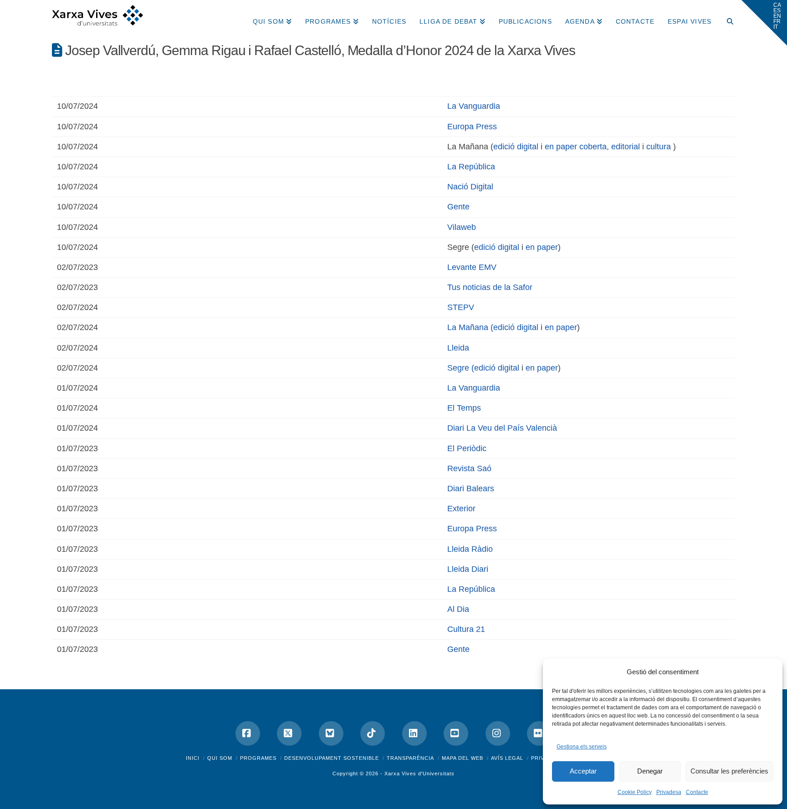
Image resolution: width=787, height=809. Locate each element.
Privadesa (668, 792)
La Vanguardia (473, 106)
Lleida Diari (467, 569)
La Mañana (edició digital (492, 327)
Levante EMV (471, 267)
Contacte (697, 792)
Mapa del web (462, 758)
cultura (658, 146)
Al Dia (458, 609)
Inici (192, 758)
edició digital (515, 146)
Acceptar (583, 771)
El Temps (464, 407)
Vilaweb (461, 227)
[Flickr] (539, 733)
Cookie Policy (635, 792)
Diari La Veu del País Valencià (502, 427)
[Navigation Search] (726, 18)
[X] (289, 733)
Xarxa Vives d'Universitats (419, 773)
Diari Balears (470, 488)
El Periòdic (466, 448)
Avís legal (507, 758)
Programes (258, 758)
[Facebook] (247, 733)
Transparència (410, 758)
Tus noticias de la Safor (489, 287)
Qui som (219, 758)
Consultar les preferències (729, 771)
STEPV (460, 307)
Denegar (650, 771)
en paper (542, 247)
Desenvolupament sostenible (331, 758)
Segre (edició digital (483, 367)
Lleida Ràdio (470, 549)
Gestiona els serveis (582, 746)
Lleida (458, 347)
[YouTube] (456, 733)
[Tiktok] (372, 733)
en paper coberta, (577, 146)
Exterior (461, 508)
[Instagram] (497, 733)
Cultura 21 (466, 629)
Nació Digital (470, 186)
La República (471, 166)
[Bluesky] (331, 733)
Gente (458, 206)
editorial (625, 146)
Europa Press (472, 126)
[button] (764, 23)
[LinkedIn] (414, 733)
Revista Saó (469, 468)
